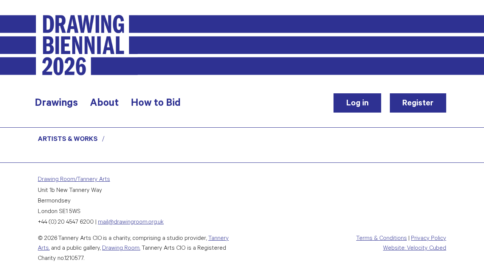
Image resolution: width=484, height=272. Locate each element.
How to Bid (156, 104)
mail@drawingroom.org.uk (131, 222)
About (104, 104)
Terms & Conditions (381, 239)
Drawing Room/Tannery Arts (74, 180)
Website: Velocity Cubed (414, 249)
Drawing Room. (121, 249)
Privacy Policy (428, 239)
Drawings (56, 104)
